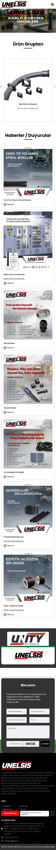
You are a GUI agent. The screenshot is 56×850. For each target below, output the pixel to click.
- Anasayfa (5, 806)
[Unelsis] (14, 4)
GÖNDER (45, 744)
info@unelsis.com (11, 841)
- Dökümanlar (7, 809)
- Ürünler (22, 809)
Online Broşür (10, 813)
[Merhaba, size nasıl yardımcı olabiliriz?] (52, 813)
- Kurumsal (23, 806)
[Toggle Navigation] (52, 4)
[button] (55, 86)
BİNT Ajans (50, 847)
